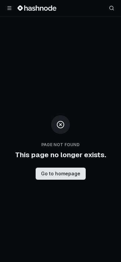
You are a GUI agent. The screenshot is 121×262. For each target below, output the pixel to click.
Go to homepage (60, 173)
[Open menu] (9, 8)
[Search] (111, 8)
